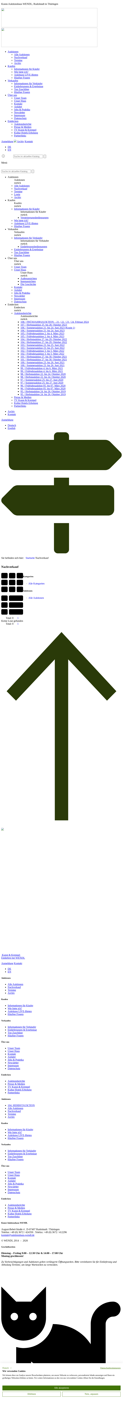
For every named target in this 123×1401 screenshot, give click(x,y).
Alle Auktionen (22, 54)
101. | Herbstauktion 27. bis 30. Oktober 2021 (43, 356)
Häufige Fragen (22, 77)
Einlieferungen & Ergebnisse (28, 86)
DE (9, 147)
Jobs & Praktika (22, 109)
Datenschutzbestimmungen (110, 1368)
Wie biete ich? (21, 72)
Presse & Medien (22, 127)
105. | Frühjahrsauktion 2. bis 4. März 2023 (42, 333)
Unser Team (20, 98)
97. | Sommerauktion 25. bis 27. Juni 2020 (41, 380)
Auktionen (13, 51)
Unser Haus (20, 100)
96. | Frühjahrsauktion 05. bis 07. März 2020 (43, 385)
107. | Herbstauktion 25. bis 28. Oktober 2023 (43, 324)
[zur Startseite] (49, 26)
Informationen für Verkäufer (28, 83)
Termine (18, 60)
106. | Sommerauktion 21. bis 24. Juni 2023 (42, 330)
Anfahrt (18, 106)
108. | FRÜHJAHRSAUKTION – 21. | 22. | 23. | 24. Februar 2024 (54, 322)
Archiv (17, 63)
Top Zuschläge (21, 89)
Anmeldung (7, 141)
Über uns (12, 95)
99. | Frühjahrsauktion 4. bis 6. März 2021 (41, 368)
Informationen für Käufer (27, 69)
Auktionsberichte (22, 124)
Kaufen (11, 66)
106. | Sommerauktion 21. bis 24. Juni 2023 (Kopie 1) (47, 327)
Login (17, 194)
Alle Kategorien (36, 583)
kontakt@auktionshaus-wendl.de (17, 1235)
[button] (7, 1368)
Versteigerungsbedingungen (34, 217)
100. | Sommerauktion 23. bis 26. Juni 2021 (42, 362)
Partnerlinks (20, 135)
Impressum (19, 115)
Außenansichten (28, 278)
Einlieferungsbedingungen (33, 246)
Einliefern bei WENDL (13, 957)
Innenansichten (28, 281)
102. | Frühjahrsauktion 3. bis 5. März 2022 (42, 351)
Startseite (30, 558)
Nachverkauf (20, 57)
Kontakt (18, 103)
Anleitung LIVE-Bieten (26, 74)
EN (9, 149)
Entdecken (13, 121)
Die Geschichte (28, 284)
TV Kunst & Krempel (25, 129)
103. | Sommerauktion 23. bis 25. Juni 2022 (42, 345)
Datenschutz (20, 118)
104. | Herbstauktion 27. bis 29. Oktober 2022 (43, 339)
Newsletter (19, 112)
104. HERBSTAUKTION (21, 1105)
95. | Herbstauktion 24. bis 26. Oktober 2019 (43, 391)
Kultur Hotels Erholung (26, 132)
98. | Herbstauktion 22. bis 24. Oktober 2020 (43, 374)
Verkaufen (13, 80)
